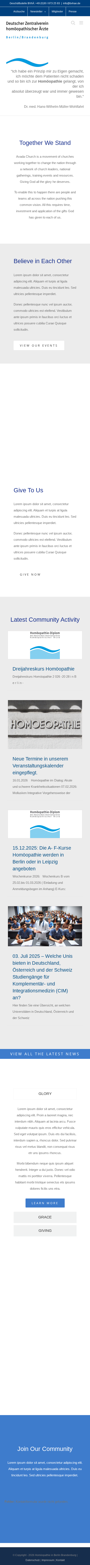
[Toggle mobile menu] (81, 23)
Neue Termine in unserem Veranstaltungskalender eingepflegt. (40, 765)
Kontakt (60, 1560)
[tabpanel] (45, 1157)
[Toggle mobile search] (73, 23)
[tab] (45, 1094)
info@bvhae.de (71, 3)
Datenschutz (33, 1560)
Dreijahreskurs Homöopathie (44, 669)
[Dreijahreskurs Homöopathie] (45, 645)
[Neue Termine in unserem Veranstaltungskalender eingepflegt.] (45, 724)
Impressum (48, 1560)
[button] (40, 1378)
